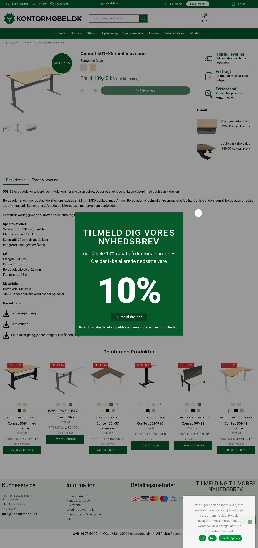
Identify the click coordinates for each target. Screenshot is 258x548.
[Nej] (250, 522)
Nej (212, 538)
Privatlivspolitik (230, 538)
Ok (202, 538)
